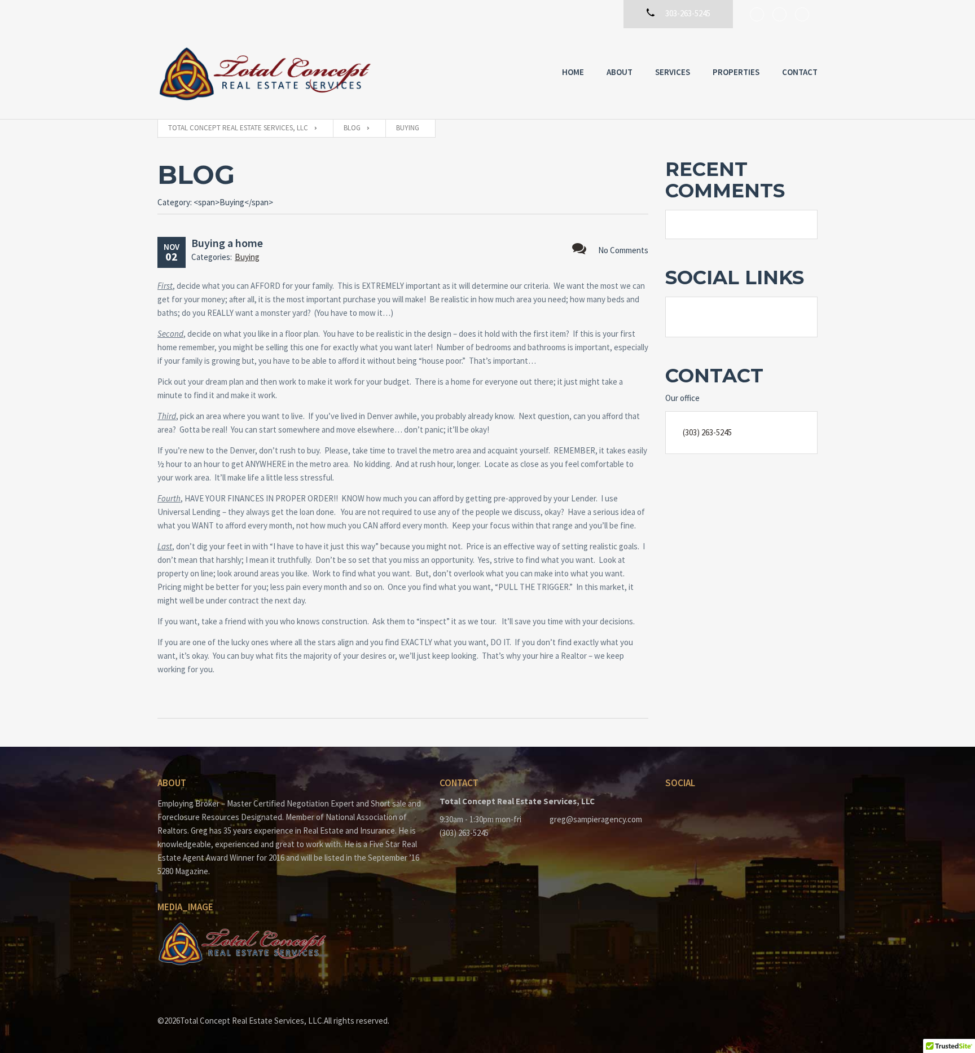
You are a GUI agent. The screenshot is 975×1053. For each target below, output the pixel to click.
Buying (247, 257)
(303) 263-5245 (707, 432)
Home (573, 72)
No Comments (623, 250)
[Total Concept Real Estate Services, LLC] (264, 73)
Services (672, 72)
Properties (736, 72)
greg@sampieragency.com (596, 819)
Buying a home (227, 243)
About (620, 72)
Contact (800, 72)
